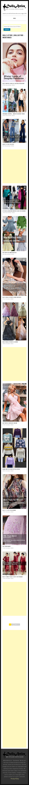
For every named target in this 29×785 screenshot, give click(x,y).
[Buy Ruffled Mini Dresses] (14, 250)
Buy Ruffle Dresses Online (10, 423)
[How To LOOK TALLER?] (14, 142)
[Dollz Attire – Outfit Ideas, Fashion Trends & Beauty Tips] (14, 10)
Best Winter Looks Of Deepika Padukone (13, 83)
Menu (14, 18)
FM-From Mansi (7, 546)
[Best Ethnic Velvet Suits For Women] (14, 574)
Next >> (17, 624)
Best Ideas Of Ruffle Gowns (10, 342)
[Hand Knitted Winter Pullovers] (14, 467)
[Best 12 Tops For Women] (14, 508)
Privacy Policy (15, 778)
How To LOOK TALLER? (8, 144)
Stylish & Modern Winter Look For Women (14, 211)
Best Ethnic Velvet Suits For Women (12, 577)
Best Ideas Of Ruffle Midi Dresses (12, 297)
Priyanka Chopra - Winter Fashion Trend (14, 114)
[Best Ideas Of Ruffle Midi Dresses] (14, 295)
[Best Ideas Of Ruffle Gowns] (14, 340)
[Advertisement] (14, 166)
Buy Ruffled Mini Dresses (10, 252)
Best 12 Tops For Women (9, 510)
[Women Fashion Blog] (14, 758)
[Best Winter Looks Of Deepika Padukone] (14, 81)
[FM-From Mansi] (14, 544)
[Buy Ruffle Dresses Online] (14, 421)
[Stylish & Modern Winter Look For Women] (14, 209)
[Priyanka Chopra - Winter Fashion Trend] (14, 112)
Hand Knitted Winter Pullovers (11, 469)
